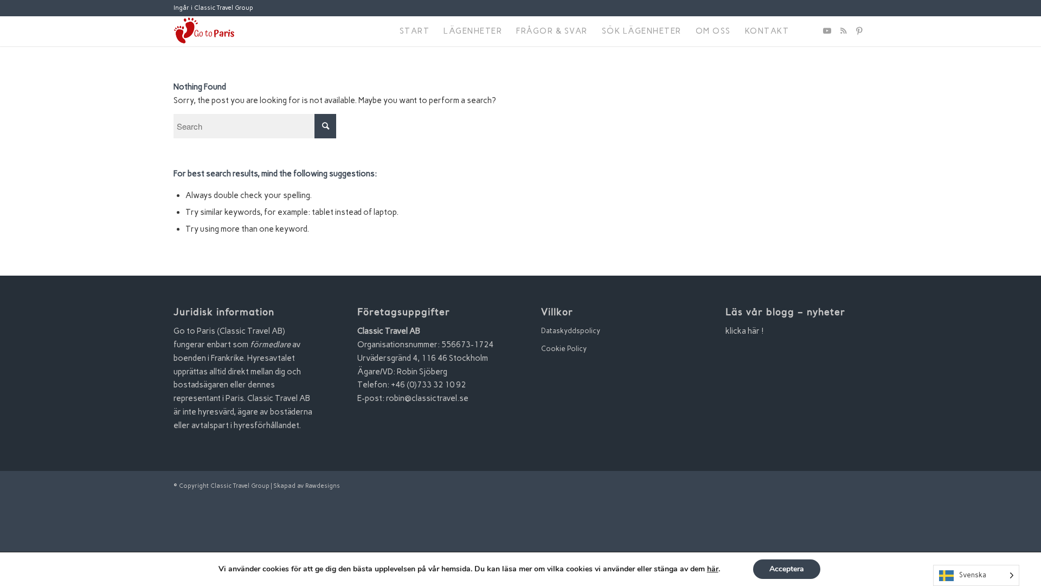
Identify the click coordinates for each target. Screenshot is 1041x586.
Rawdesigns (322, 485)
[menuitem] (415, 31)
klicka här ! (744, 331)
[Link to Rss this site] (843, 31)
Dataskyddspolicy (570, 331)
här (712, 569)
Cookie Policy (564, 349)
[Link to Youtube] (827, 31)
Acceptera (786, 569)
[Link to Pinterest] (859, 31)
